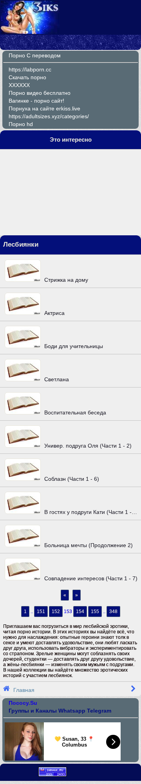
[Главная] (30, 32)
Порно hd (21, 124)
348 (113, 611)
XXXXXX (19, 85)
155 (95, 611)
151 (41, 611)
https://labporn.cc (30, 69)
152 (56, 611)
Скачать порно (27, 77)
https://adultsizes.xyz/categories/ (49, 116)
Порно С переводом (35, 55)
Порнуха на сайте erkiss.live (44, 108)
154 (80, 611)
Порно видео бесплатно (39, 93)
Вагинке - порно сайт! (36, 101)
